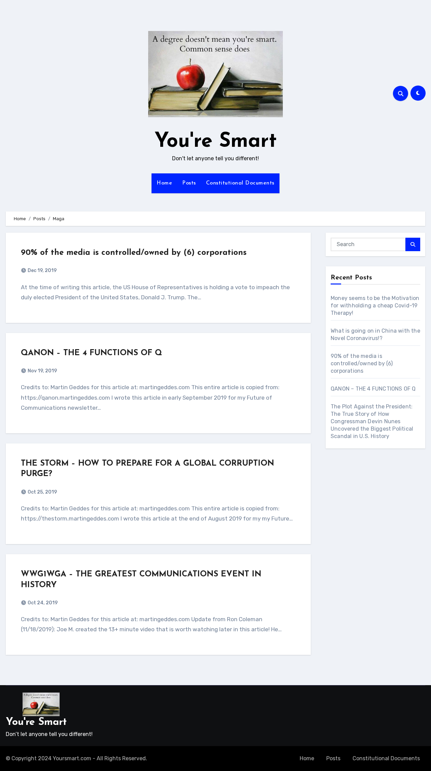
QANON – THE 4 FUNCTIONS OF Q (91, 353)
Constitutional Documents (240, 183)
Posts (189, 183)
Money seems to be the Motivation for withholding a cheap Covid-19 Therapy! (375, 305)
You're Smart (216, 142)
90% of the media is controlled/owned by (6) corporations (133, 253)
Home (164, 183)
